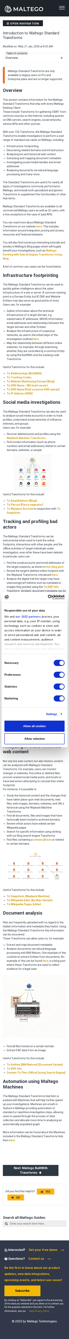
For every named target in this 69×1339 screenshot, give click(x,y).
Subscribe (22, 1291)
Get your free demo (43, 1250)
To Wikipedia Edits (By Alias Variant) (30, 900)
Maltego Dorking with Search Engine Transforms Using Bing (32, 254)
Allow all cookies (34, 726)
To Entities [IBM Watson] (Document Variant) (35, 1064)
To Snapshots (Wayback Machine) (28, 896)
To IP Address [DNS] (20, 393)
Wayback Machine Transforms (26, 438)
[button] (62, 8)
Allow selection (34, 738)
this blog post (55, 566)
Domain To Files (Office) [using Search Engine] (36, 1072)
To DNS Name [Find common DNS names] (33, 389)
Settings (51, 714)
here (39, 226)
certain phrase (42, 839)
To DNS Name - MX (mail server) (27, 385)
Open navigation (24, 23)
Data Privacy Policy (39, 1311)
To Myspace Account (20, 508)
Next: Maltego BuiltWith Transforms (31, 1170)
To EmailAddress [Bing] (22, 500)
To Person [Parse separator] (25, 504)
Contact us (36, 1258)
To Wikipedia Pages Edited (24, 904)
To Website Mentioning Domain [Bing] (30, 381)
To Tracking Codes (19, 377)
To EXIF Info (51, 586)
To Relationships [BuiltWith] (24, 373)
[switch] (59, 675)
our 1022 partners (28, 616)
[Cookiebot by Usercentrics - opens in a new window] (49, 597)
